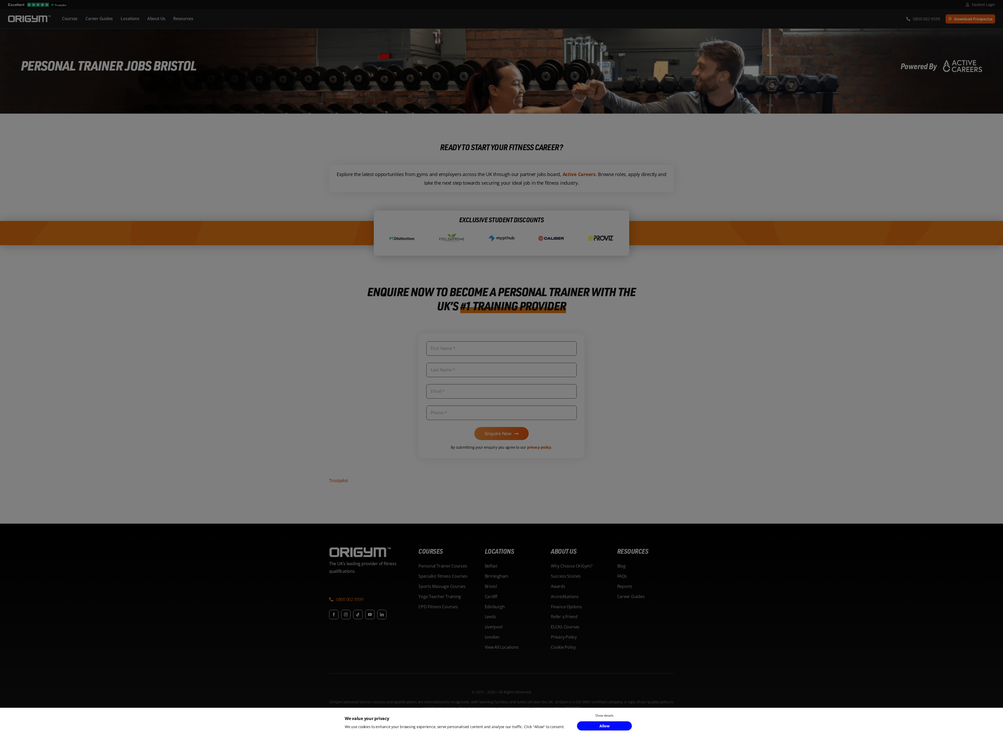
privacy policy (539, 447)
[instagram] (346, 614)
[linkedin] (382, 614)
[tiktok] (358, 614)
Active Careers (579, 174)
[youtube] (370, 614)
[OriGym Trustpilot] (37, 5)
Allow (604, 725)
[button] (346, 600)
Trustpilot (338, 480)
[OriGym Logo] (360, 549)
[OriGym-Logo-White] (29, 16)
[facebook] (334, 614)
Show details (604, 715)
